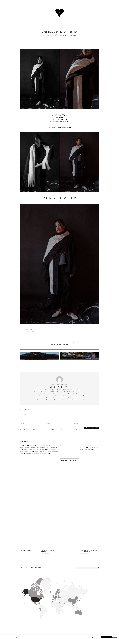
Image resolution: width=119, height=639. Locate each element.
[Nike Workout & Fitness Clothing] (49, 496)
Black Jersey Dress (26, 550)
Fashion (68, 2)
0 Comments (72, 35)
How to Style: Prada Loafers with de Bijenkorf (89, 550)
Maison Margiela (64, 121)
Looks (57, 27)
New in (62, 27)
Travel (46, 2)
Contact (96, 2)
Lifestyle (76, 2)
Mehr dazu (114, 637)
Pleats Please (64, 119)
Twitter (59, 344)
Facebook (64, 127)
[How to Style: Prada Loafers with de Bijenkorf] (89, 496)
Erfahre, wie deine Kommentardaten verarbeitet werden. (66, 429)
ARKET (63, 114)
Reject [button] (109, 637)
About (40, 2)
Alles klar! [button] (104, 637)
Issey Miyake (43, 342)
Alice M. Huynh (62, 35)
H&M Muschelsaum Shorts (68, 460)
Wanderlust (54, 2)
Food (62, 2)
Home (34, 2)
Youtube (89, 2)
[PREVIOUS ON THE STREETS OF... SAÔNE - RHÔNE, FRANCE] (40, 359)
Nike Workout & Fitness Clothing (47, 550)
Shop (82, 2)
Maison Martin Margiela (69, 342)
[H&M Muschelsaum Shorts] (69, 451)
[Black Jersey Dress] (29, 496)
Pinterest (65, 344)
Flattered (61, 117)
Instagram (58, 127)
